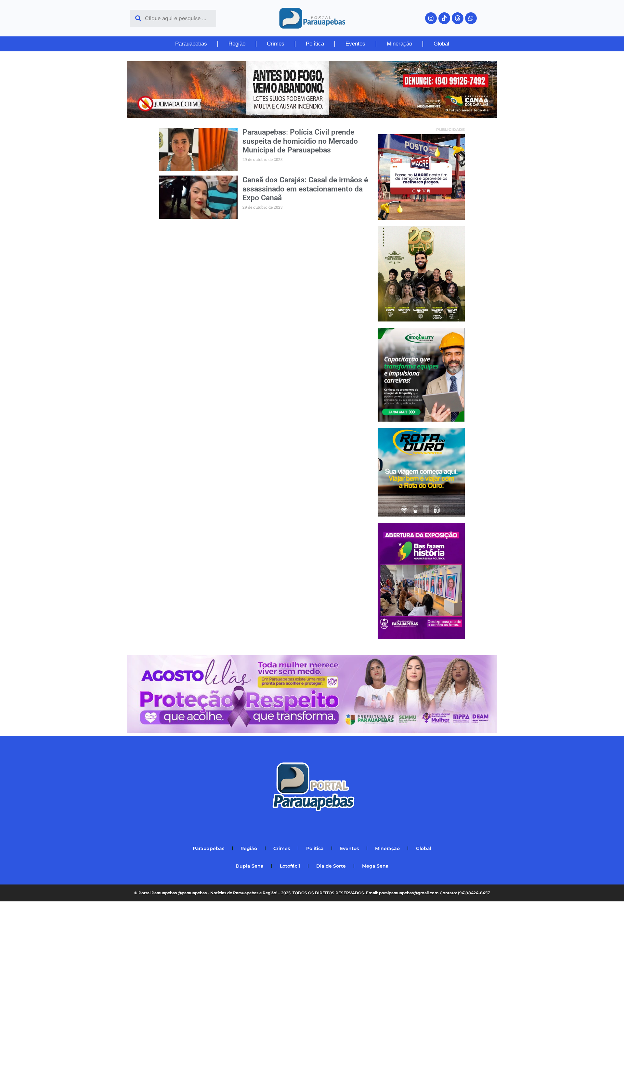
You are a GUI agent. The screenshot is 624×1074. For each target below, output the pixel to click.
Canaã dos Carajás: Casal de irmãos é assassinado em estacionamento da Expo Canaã (305, 189)
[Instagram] (431, 18)
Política (315, 44)
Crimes (275, 44)
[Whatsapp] (471, 18)
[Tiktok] (444, 18)
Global (441, 44)
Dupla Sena (250, 866)
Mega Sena (375, 866)
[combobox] (173, 18)
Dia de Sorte (331, 866)
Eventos (355, 44)
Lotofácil (290, 866)
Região (236, 44)
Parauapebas (191, 44)
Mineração (399, 44)
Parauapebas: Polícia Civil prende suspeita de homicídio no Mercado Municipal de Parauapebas (300, 141)
